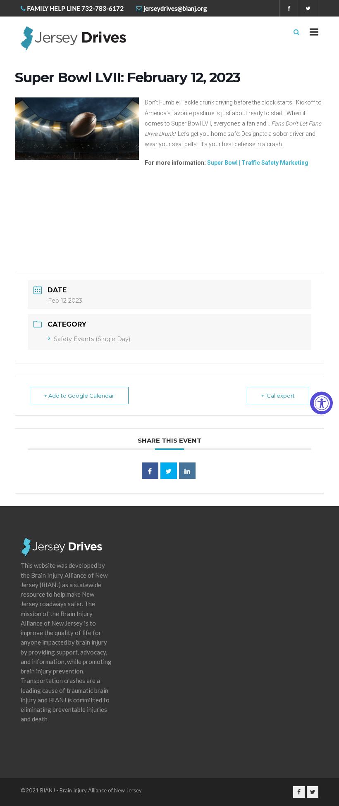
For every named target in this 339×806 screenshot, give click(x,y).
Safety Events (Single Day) (92, 339)
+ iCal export (278, 395)
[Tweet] (168, 470)
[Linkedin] (187, 470)
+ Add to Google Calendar (79, 395)
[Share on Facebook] (150, 470)
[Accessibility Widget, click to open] (321, 403)
